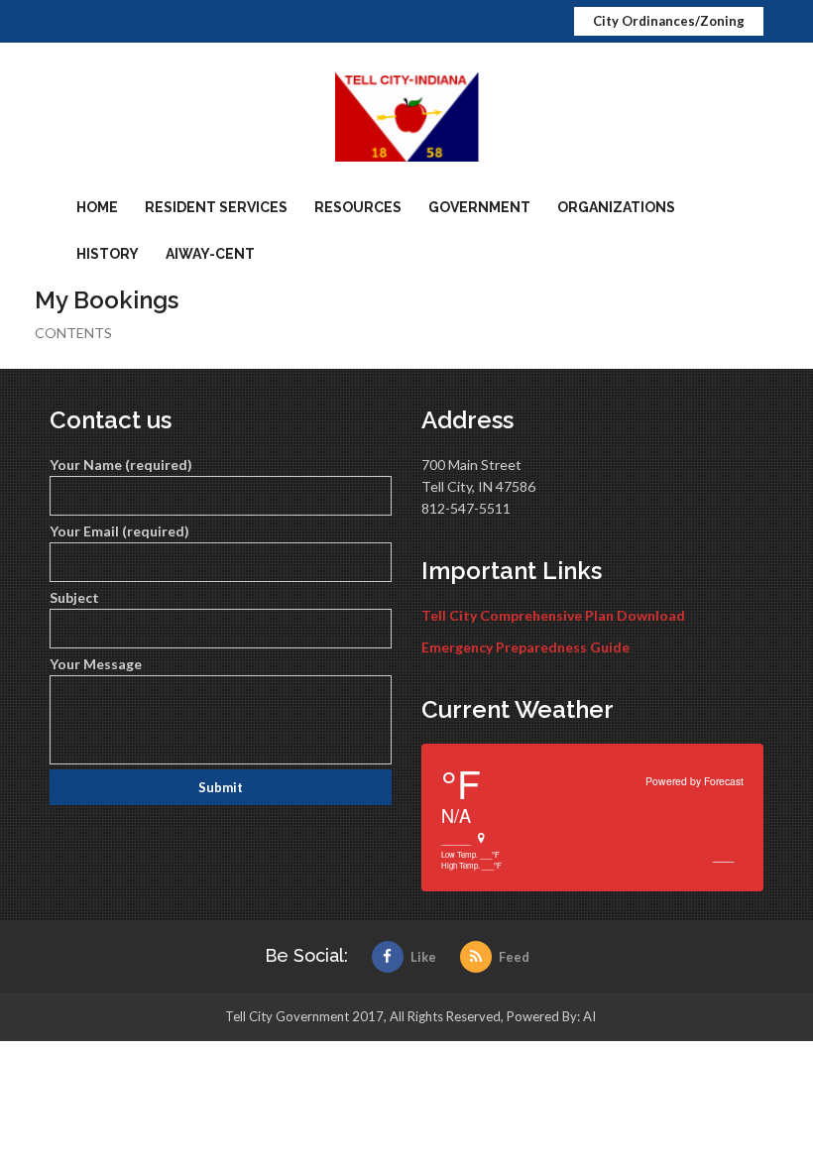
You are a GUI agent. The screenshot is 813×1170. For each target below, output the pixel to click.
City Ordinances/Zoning (669, 21)
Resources (358, 207)
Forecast (724, 780)
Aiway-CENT (210, 254)
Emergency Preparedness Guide (525, 647)
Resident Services (216, 207)
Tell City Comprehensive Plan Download (553, 615)
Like (423, 957)
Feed (514, 957)
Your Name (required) (121, 464)
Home (97, 207)
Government (479, 207)
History (107, 254)
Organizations (616, 207)
